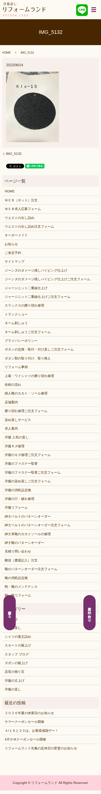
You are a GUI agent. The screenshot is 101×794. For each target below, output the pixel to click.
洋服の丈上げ (14, 680)
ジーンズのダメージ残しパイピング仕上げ (36, 270)
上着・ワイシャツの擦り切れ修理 (29, 376)
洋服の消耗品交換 (18, 490)
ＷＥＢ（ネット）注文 (21, 200)
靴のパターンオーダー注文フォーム (31, 569)
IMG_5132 (14, 154)
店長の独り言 (14, 671)
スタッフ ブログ (17, 654)
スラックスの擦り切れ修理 (24, 305)
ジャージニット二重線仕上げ (26, 288)
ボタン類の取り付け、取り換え (28, 358)
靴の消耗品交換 (16, 578)
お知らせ (11, 244)
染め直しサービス (18, 420)
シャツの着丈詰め (18, 636)
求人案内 (11, 428)
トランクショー (16, 314)
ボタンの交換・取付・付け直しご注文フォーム (39, 349)
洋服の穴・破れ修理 (19, 499)
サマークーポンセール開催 (24, 722)
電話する (10, 612)
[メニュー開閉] (93, 9)
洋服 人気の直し (17, 437)
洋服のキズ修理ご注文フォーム (28, 455)
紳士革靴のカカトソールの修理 (28, 534)
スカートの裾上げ (18, 645)
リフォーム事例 (16, 367)
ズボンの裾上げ (16, 663)
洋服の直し (13, 689)
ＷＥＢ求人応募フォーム (23, 209)
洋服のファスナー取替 (21, 463)
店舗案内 (11, 402)
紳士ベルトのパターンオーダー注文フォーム (37, 525)
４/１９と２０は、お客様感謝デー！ (31, 730)
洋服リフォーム (16, 507)
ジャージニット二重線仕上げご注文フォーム (37, 297)
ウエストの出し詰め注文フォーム (29, 226)
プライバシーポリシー (21, 341)
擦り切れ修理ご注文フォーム (26, 411)
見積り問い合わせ (18, 551)
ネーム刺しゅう (16, 323)
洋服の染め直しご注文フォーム (28, 481)
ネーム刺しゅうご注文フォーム (28, 332)
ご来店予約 (13, 253)
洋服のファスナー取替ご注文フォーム (33, 472)
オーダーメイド (16, 235)
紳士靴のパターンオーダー (24, 543)
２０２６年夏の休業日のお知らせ (29, 713)
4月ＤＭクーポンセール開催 (25, 739)
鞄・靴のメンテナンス (21, 586)
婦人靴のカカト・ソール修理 (26, 393)
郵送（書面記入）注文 (21, 560)
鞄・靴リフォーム (18, 595)
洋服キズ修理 (14, 446)
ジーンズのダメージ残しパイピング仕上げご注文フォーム (47, 279)
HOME (6, 52)
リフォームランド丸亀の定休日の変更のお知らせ (41, 748)
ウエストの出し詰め (19, 218)
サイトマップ (14, 261)
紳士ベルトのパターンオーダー (28, 516)
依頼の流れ (13, 384)
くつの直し (13, 628)
